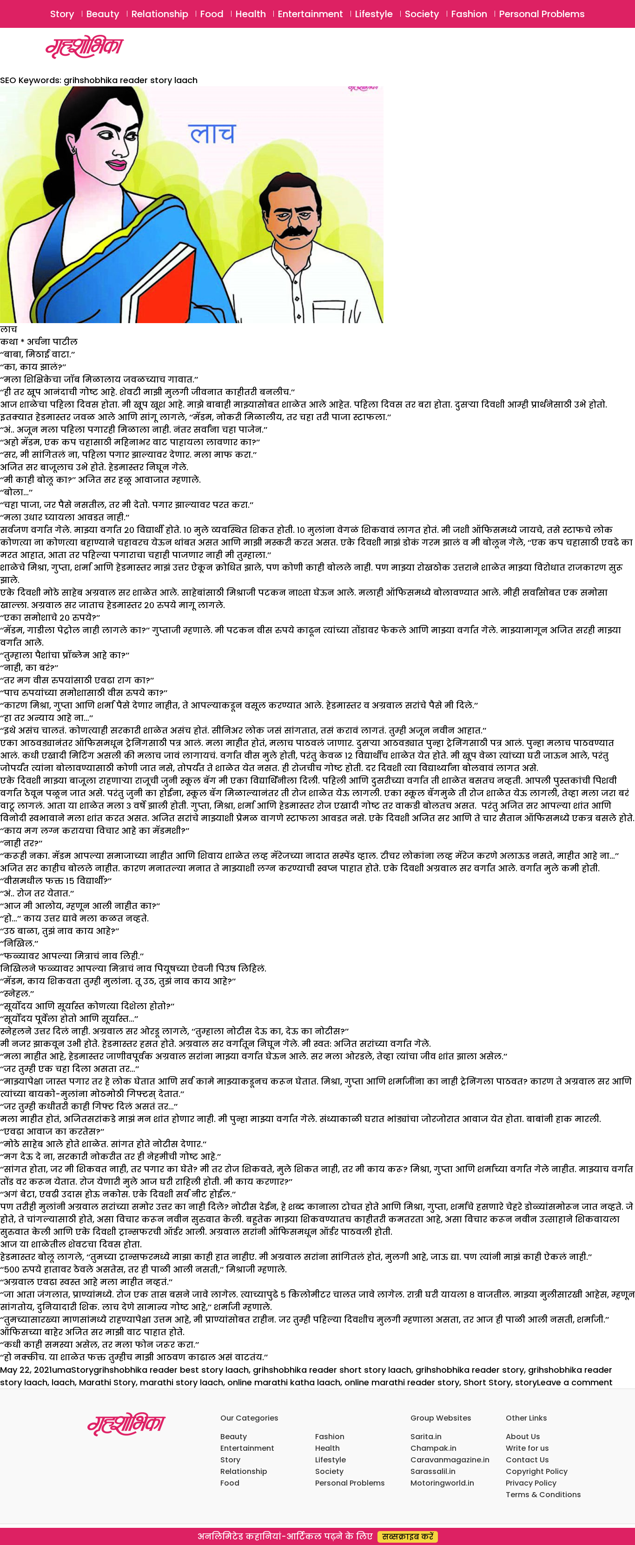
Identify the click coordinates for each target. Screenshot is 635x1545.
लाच (8, 329)
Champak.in (433, 1448)
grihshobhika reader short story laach (332, 1370)
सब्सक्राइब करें (407, 1537)
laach (63, 1382)
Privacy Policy (531, 1483)
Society (422, 13)
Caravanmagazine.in (449, 1459)
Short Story (487, 1382)
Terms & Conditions (543, 1494)
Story (62, 13)
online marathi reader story (401, 1382)
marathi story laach (181, 1382)
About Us (523, 1436)
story (526, 1382)
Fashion (469, 13)
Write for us (527, 1448)
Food (212, 13)
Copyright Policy (537, 1471)
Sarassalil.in (433, 1471)
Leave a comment (575, 1382)
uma (61, 1370)
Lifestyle (374, 13)
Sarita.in (426, 1436)
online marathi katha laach (283, 1382)
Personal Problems (542, 13)
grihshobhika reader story (470, 1370)
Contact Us (527, 1459)
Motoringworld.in (442, 1483)
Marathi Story (107, 1382)
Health (251, 13)
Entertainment (310, 13)
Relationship (160, 13)
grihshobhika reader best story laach (171, 1370)
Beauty (102, 13)
